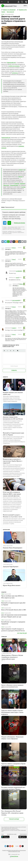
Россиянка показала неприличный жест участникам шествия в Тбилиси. (13, 788)
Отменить (14, 370)
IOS (24, 169)
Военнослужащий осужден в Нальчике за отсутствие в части (12, 516)
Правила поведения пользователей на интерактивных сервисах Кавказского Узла (14, 851)
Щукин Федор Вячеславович (11, 585)
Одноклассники (14, 185)
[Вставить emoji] (17, 350)
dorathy (13, 328)
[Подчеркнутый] (10, 350)
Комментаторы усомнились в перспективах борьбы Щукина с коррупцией (12, 461)
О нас (2, 834)
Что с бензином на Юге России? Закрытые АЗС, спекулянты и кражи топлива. (12, 813)
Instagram (22, 183)
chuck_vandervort (15, 300)
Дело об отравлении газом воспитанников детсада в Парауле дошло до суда (14, 616)
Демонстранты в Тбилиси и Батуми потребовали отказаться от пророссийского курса (12, 657)
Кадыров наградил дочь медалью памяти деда (13, 393)
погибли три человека (14, 66)
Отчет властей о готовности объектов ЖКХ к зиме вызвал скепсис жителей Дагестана (12, 494)
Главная (3, 11)
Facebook (16, 183)
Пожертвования (23, 834)
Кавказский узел (11, 62)
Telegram (20, 176)
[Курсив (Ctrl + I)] (7, 350)
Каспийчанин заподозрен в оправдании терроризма (13, 623)
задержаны (15, 72)
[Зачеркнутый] (13, 350)
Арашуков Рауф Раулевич (10, 566)
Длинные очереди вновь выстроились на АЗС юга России (13, 418)
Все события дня (22, 633)
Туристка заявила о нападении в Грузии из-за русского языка (13, 764)
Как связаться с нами (11, 834)
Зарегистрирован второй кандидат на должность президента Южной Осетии (13, 630)
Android (20, 169)
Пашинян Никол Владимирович (12, 548)
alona (17, 277)
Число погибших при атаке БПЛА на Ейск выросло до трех (12, 597)
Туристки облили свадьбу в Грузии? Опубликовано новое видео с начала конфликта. (12, 712)
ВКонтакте (6, 185)
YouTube (23, 187)
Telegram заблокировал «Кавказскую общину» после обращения (12, 738)
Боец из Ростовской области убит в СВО (13, 610)
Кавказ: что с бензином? (9, 9)
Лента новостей (10, 11)
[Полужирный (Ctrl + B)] (4, 350)
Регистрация (14, 366)
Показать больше (14, 819)
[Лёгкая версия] (8, 2)
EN (4, 1)
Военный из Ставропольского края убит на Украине (13, 434)
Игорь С (14, 247)
